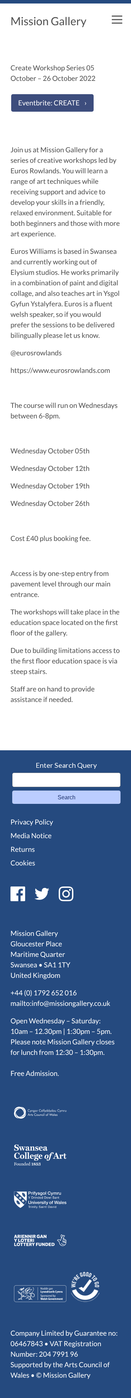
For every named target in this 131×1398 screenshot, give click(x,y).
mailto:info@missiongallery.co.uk (60, 1003)
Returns (22, 849)
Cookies (22, 863)
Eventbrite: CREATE (49, 103)
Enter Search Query (66, 765)
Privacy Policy (31, 822)
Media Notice (31, 836)
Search (66, 797)
